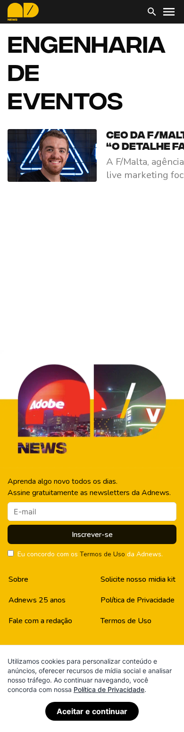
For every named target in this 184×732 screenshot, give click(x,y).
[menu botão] (168, 11)
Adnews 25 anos (37, 600)
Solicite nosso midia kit (138, 579)
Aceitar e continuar (92, 711)
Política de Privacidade (137, 600)
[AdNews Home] (23, 12)
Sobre (18, 579)
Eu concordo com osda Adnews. (90, 554)
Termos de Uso (102, 554)
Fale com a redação (40, 621)
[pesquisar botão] (152, 11)
